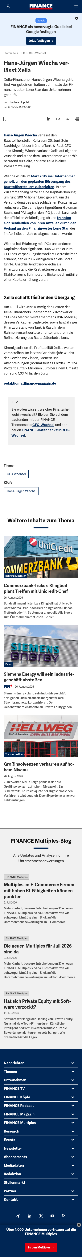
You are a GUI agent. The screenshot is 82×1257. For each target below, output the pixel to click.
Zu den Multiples (39, 1247)
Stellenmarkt (14, 1182)
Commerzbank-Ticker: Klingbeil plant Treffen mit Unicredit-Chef (36, 588)
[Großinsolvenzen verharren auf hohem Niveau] (41, 736)
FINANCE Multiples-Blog (41, 840)
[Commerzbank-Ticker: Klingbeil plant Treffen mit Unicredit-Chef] (41, 557)
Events (9, 1140)
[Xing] (18, 1216)
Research (11, 1131)
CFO (22, 53)
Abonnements (15, 1157)
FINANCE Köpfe (17, 1097)
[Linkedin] (29, 1216)
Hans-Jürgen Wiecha (20, 135)
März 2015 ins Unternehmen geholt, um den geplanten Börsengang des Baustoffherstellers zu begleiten (40, 181)
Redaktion (12, 1174)
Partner (10, 1191)
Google (41, 20)
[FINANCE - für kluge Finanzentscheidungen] (41, 6)
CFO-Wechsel (37, 53)
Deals (8, 664)
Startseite (10, 53)
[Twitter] (41, 1216)
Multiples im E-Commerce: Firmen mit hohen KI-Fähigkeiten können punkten (39, 890)
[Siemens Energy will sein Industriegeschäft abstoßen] (41, 646)
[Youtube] (52, 1216)
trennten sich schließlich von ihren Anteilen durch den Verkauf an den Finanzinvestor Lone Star (40, 223)
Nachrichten (14, 1063)
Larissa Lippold (19, 102)
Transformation (14, 754)
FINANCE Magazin (19, 1114)
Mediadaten (14, 1165)
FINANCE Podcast (19, 1106)
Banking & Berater (15, 575)
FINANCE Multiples (16, 877)
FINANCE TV (14, 1088)
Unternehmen (15, 1080)
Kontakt (11, 1199)
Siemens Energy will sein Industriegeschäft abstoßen (39, 677)
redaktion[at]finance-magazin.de (30, 383)
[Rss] (64, 1216)
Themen (10, 1071)
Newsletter (13, 1148)
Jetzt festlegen (39, 41)
